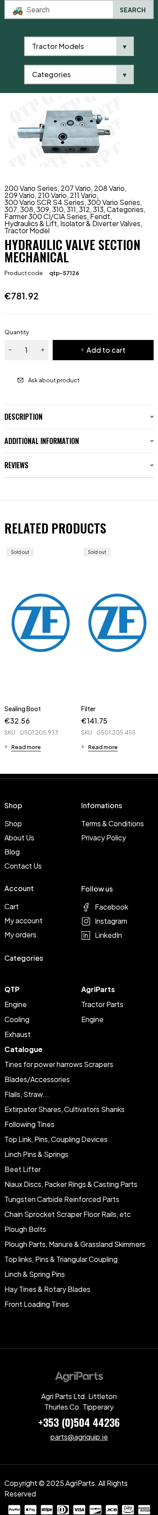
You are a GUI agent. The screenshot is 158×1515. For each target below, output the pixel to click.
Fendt (100, 216)
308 (26, 209)
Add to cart (106, 349)
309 (42, 209)
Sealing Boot (22, 709)
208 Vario (109, 188)
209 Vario (19, 195)
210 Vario (52, 195)
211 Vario (83, 195)
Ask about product (53, 380)
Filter (88, 709)
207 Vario (76, 188)
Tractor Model (27, 230)
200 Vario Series (30, 188)
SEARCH (133, 10)
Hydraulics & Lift (30, 223)
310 (58, 209)
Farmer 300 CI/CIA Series (45, 216)
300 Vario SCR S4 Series (44, 202)
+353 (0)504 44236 (79, 1422)
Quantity (16, 332)
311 (71, 209)
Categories (125, 209)
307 (10, 209)
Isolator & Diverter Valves (100, 223)
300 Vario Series (113, 202)
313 (98, 209)
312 (84, 209)
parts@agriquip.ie (79, 1436)
